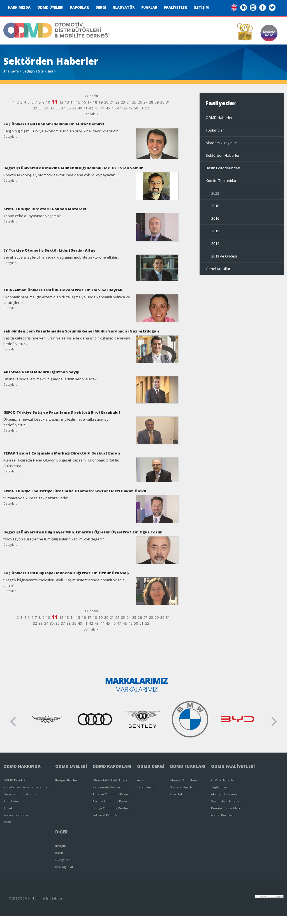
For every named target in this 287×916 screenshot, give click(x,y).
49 (130, 108)
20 (106, 102)
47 (119, 108)
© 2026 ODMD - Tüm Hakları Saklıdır (36, 898)
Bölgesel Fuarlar (182, 787)
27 (145, 102)
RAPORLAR (79, 7)
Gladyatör (62, 860)
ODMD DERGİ (150, 766)
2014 (215, 243)
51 (142, 108)
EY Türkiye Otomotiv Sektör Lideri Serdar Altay (49, 250)
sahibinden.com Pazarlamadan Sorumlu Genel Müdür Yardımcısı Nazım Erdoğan (81, 331)
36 (57, 108)
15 (78, 102)
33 (41, 108)
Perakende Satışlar (106, 787)
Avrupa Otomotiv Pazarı (110, 801)
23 (123, 102)
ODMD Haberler (219, 117)
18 (95, 102)
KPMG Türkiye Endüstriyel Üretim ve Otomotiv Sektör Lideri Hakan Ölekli (74, 490)
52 (147, 108)
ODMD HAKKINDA (22, 766)
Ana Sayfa (11, 71)
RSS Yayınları (64, 867)
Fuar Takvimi (179, 794)
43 (97, 108)
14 (73, 102)
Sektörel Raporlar (105, 815)
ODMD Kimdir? (14, 780)
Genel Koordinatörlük (19, 794)
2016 (215, 218)
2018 (215, 205)
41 (85, 108)
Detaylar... (10, 136)
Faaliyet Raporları (16, 815)
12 (61, 102)
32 (35, 108)
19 (101, 102)
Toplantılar (215, 130)
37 (63, 108)
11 (55, 101)
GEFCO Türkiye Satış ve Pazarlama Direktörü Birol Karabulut (62, 412)
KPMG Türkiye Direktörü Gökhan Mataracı (44, 208)
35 (52, 108)
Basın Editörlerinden (223, 167)
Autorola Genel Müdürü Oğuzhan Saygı (41, 371)
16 (84, 102)
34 (46, 108)
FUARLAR (149, 7)
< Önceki (91, 95)
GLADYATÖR (124, 7)
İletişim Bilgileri (66, 780)
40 (80, 108)
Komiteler (10, 801)
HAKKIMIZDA (19, 7)
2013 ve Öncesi (224, 256)
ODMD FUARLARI (187, 766)
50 (136, 108)
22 (117, 102)
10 (48, 102)
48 (125, 108)
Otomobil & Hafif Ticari (109, 780)
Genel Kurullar (218, 268)
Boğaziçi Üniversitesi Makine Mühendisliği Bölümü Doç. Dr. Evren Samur (73, 167)
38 (69, 108)
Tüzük (8, 808)
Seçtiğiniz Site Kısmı (38, 71)
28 (151, 102)
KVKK (7, 822)
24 (129, 102)
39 (74, 108)
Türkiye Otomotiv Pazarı (110, 794)
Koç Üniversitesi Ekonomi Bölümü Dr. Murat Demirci (53, 123)
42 (91, 108)
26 (140, 102)
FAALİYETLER (175, 7)
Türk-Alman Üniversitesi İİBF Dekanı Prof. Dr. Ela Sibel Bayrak (62, 289)
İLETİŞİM (201, 7)
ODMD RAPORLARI (111, 766)
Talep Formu (146, 787)
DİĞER (61, 832)
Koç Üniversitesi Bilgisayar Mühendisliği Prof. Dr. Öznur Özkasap (66, 572)
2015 (215, 230)
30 (162, 102)
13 (67, 102)
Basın (59, 853)
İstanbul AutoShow (184, 780)
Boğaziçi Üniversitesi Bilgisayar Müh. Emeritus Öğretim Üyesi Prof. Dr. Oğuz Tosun (83, 532)
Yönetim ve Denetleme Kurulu (26, 787)
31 (168, 102)
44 (102, 108)
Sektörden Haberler (223, 155)
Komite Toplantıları (221, 180)
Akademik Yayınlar (221, 142)
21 (112, 102)
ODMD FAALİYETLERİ (233, 766)
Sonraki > (91, 114)
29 (157, 102)
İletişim (60, 846)
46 (113, 108)
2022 (215, 193)
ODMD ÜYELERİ (50, 7)
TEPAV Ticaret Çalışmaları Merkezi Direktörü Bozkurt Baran (61, 453)
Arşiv (140, 780)
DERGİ (101, 7)
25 (134, 102)
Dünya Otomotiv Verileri (110, 808)
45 (108, 108)
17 (89, 102)
